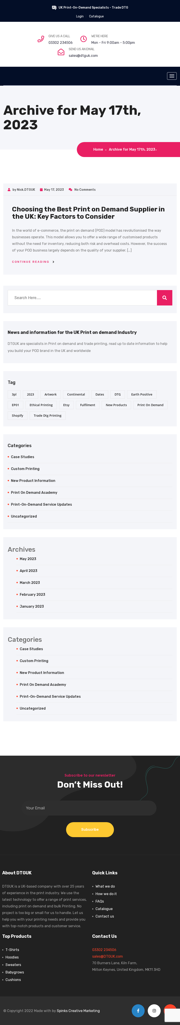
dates (99, 394)
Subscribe (90, 829)
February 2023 (32, 594)
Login (80, 16)
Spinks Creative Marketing (78, 1011)
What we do (105, 886)
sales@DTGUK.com (107, 956)
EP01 (15, 405)
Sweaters (13, 965)
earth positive (141, 394)
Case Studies (22, 457)
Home (99, 149)
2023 (30, 394)
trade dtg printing (47, 415)
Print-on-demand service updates (41, 504)
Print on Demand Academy (34, 492)
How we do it (106, 894)
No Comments (85, 190)
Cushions (13, 980)
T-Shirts (12, 950)
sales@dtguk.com (83, 56)
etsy (66, 405)
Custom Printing (25, 469)
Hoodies (12, 957)
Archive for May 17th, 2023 (132, 149)
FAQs (99, 901)
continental (76, 394)
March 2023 (30, 583)
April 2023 (28, 571)
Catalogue (96, 16)
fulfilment (87, 405)
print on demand (150, 405)
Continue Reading (30, 261)
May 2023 (28, 559)
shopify (17, 415)
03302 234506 (61, 43)
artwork (51, 394)
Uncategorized (24, 516)
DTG (118, 394)
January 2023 (32, 606)
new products (116, 405)
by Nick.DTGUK (23, 190)
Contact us (104, 916)
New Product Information (33, 481)
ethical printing (41, 405)
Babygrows (14, 972)
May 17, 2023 (54, 190)
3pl (14, 394)
